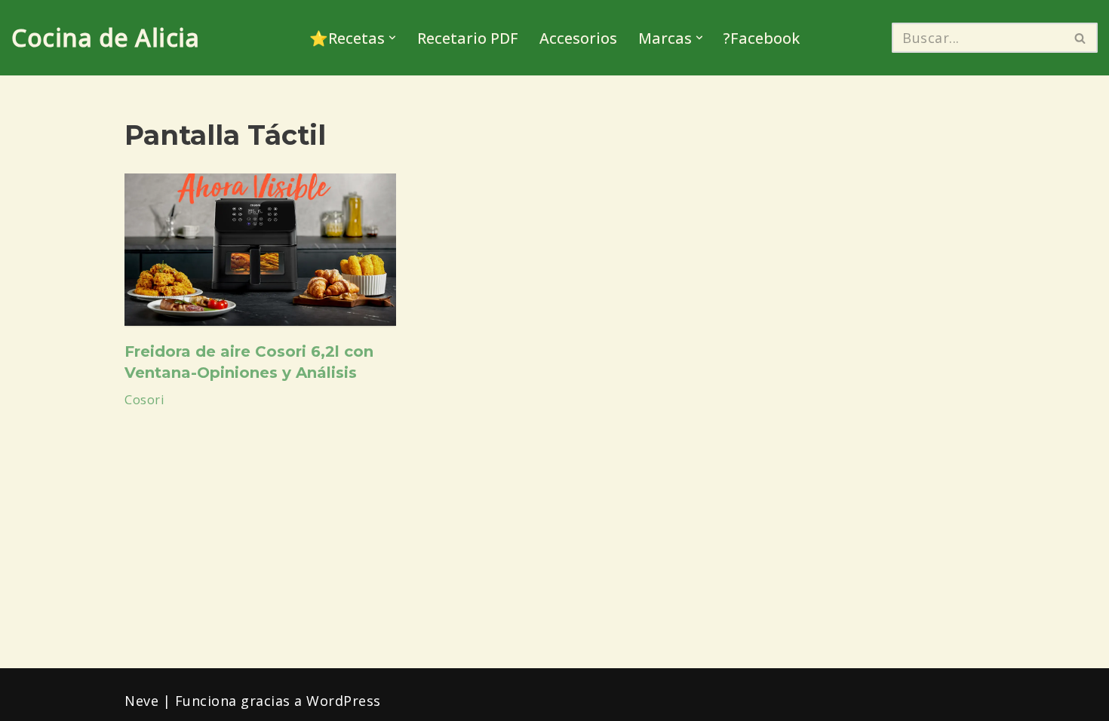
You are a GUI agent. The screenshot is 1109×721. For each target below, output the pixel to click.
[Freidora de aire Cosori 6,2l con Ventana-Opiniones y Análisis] (260, 250)
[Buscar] (1081, 38)
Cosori (144, 399)
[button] (392, 37)
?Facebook (761, 38)
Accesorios (578, 38)
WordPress (343, 701)
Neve (141, 701)
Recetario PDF (467, 38)
